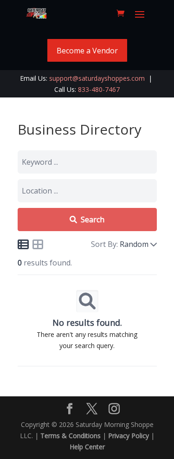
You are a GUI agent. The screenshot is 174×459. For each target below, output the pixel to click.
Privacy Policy (128, 435)
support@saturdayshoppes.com (97, 78)
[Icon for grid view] (38, 245)
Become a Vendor (87, 50)
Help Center (87, 446)
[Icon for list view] (23, 244)
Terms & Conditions (70, 435)
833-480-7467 (99, 89)
